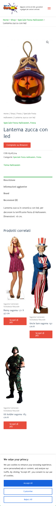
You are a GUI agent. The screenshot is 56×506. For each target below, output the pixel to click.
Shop (13, 20)
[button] (47, 42)
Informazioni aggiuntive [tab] (15, 186)
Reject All (28, 499)
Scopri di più (14, 321)
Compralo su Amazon (17, 145)
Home (6, 20)
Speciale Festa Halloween (30, 20)
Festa (19, 113)
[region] (28, 480)
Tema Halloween (12, 165)
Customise (28, 491)
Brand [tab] (6, 193)
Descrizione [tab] (9, 180)
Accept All (28, 483)
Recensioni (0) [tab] (11, 200)
